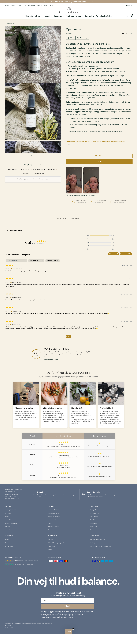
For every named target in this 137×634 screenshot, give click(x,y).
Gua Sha (93, 520)
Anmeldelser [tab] (12, 254)
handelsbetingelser (68, 617)
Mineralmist (52, 520)
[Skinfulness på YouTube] (131, 5)
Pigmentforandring (11, 523)
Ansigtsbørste (95, 510)
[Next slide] (130, 180)
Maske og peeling (54, 516)
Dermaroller (94, 516)
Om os (7, 540)
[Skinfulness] (68, 10)
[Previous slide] (67, 180)
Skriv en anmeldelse (125, 254)
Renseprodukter (53, 526)
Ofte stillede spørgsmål (56, 543)
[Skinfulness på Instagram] (127, 5)
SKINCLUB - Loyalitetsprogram (100, 546)
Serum (50, 530)
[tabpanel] (68, 299)
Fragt (75, 195)
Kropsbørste (94, 513)
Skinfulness (18, 623)
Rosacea (7, 526)
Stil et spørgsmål (113, 254)
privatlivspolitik (56, 617)
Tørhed (7, 530)
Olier (49, 523)
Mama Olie (93, 526)
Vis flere (68, 337)
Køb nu (99, 161)
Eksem (7, 516)
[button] (100, 236)
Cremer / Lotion (53, 510)
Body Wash (94, 523)
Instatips (93, 543)
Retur (50, 550)
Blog (6, 543)
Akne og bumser (10, 510)
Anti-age (8, 513)
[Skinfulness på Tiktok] (129, 5)
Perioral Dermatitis (11, 520)
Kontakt (50, 540)
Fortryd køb (52, 546)
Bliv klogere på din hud (97, 540)
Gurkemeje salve (53, 513)
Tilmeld (67, 606)
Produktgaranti (10, 546)
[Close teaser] (73, 629)
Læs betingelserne (51, 359)
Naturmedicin (94, 530)
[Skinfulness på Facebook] (124, 5)
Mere (33, 156)
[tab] (26, 254)
